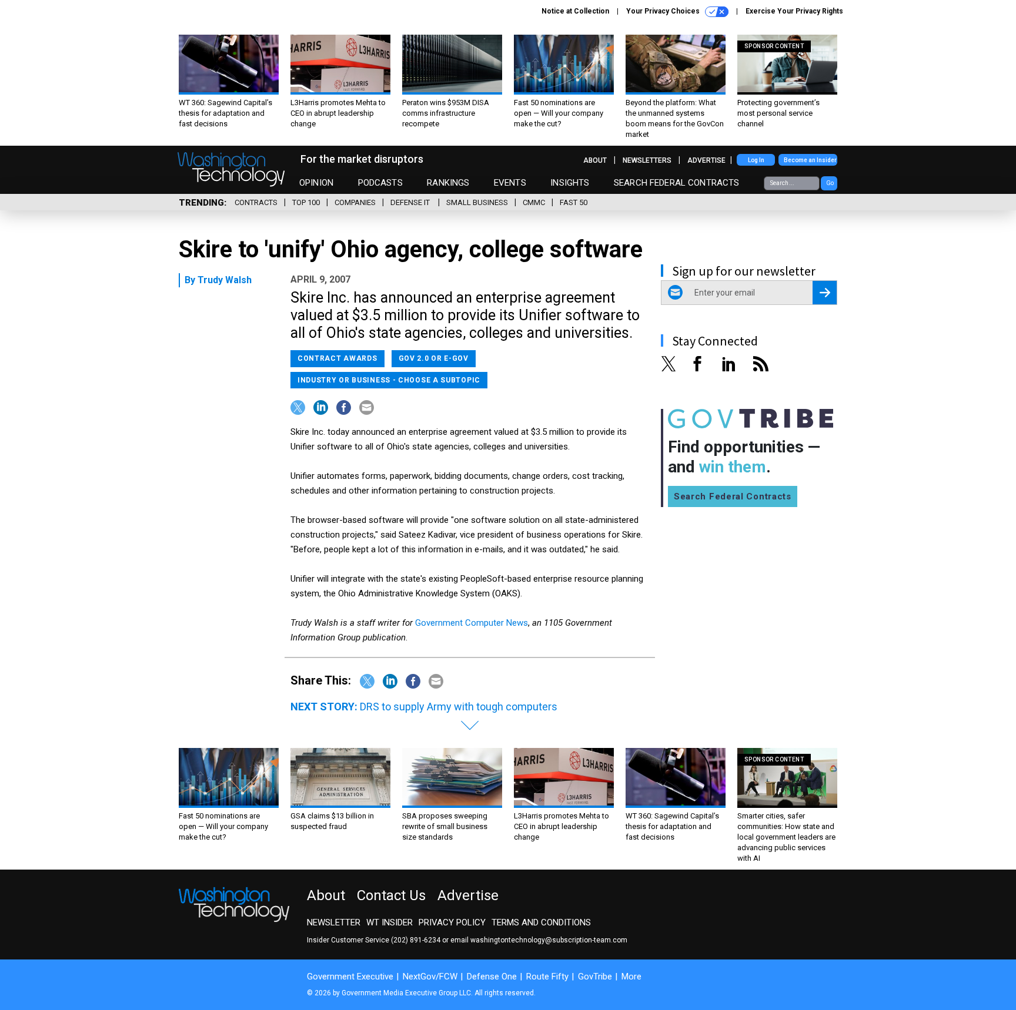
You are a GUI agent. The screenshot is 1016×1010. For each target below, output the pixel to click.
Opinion (316, 182)
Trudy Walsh (225, 280)
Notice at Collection (575, 11)
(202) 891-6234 (415, 940)
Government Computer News (471, 623)
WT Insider (389, 922)
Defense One (492, 976)
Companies (355, 202)
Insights (569, 182)
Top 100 (306, 202)
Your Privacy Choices (663, 11)
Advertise (706, 160)
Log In (756, 160)
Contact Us (391, 895)
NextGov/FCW (430, 976)
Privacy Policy (452, 922)
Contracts (256, 202)
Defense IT (411, 202)
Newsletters (647, 160)
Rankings (448, 182)
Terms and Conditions (541, 922)
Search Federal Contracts (677, 182)
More (631, 976)
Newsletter (333, 922)
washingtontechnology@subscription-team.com (548, 940)
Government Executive (350, 976)
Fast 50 (573, 202)
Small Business (477, 202)
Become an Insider (810, 160)
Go (830, 183)
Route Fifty (547, 976)
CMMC (534, 202)
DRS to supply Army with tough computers (458, 706)
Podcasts (380, 182)
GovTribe (595, 976)
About (595, 160)
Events (510, 182)
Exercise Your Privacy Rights (794, 11)
